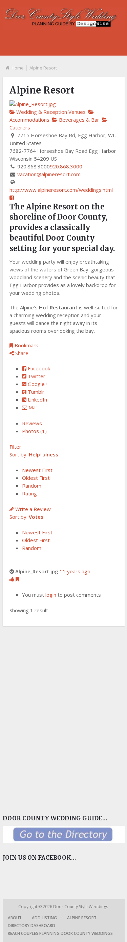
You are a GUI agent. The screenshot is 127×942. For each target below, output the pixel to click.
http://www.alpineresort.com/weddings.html (61, 189)
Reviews (32, 423)
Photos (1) (34, 431)
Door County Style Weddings (81, 906)
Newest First (37, 470)
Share (21, 353)
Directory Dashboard (31, 925)
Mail (32, 407)
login (50, 594)
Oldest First (36, 477)
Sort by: (33, 454)
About (15, 918)
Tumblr (35, 391)
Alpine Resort (82, 918)
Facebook (38, 368)
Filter (15, 446)
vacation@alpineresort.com (49, 174)
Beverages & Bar (78, 119)
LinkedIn (36, 399)
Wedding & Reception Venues (50, 111)
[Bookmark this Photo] (17, 579)
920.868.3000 (66, 166)
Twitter (35, 376)
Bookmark (25, 345)
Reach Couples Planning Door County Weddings (60, 933)
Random (31, 485)
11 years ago (75, 571)
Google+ (37, 384)
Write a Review (32, 509)
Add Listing (44, 918)
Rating (29, 493)
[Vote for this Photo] (12, 579)
